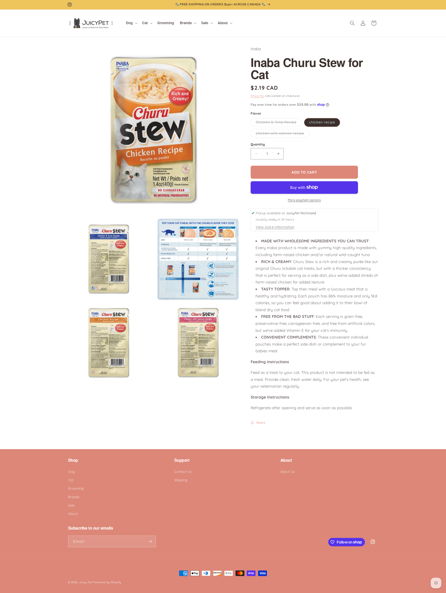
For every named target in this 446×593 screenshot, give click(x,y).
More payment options (304, 199)
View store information (275, 226)
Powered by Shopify (107, 582)
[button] (131, 23)
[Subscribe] (150, 541)
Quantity (258, 144)
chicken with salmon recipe (282, 134)
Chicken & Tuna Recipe (279, 123)
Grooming (76, 488)
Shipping (257, 95)
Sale (71, 505)
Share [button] (260, 422)
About (73, 513)
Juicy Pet (85, 582)
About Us (287, 471)
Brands (73, 497)
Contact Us (183, 471)
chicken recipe (322, 122)
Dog (71, 471)
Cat (71, 480)
